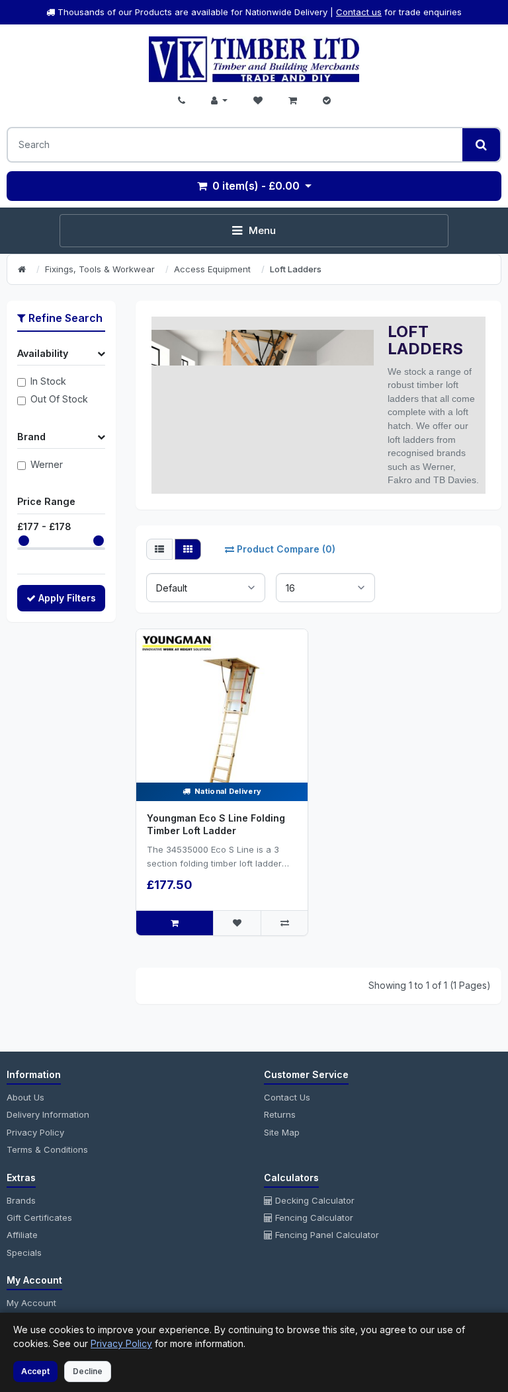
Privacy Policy (35, 1132)
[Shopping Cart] (292, 100)
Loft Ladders (295, 269)
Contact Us (287, 1097)
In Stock (48, 381)
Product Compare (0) (286, 549)
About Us (25, 1097)
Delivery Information (48, 1114)
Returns (280, 1114)
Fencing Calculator (313, 1217)
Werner (46, 464)
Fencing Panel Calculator (326, 1234)
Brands (21, 1200)
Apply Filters (67, 597)
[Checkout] (327, 100)
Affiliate (22, 1234)
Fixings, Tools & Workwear (100, 269)
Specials (24, 1252)
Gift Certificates (39, 1217)
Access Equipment (212, 269)
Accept (35, 1371)
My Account (31, 1302)
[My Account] (219, 100)
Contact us (359, 12)
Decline (88, 1371)
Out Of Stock (59, 399)
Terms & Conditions (47, 1149)
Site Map (282, 1132)
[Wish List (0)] (258, 100)
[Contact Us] (181, 100)
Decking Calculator (314, 1200)
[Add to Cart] (175, 923)
